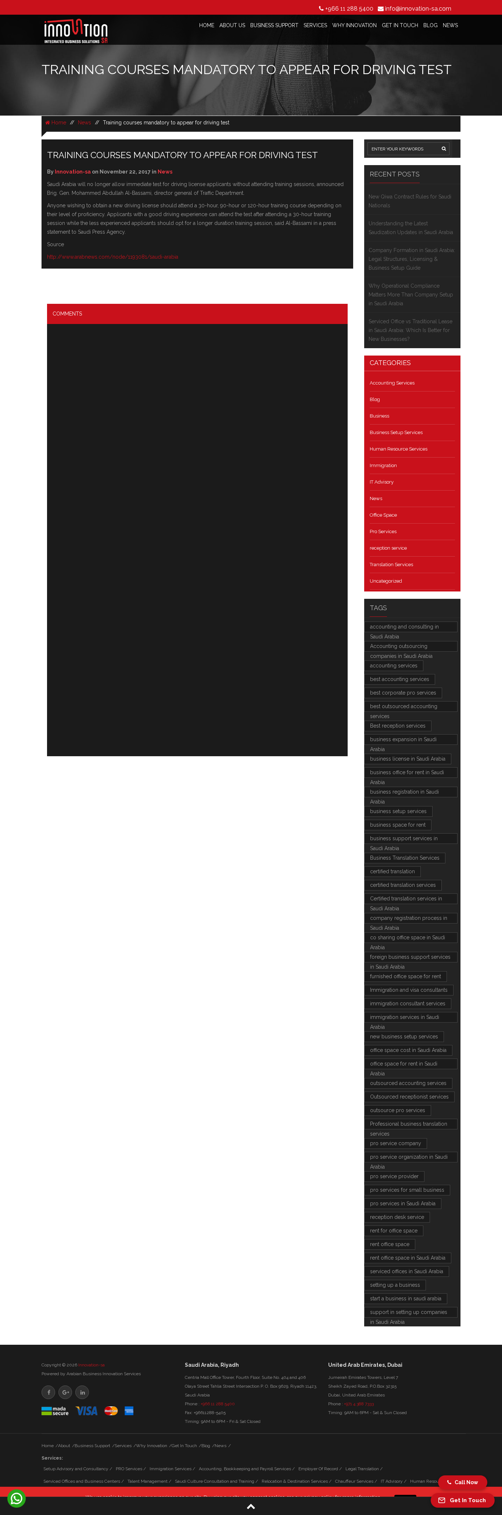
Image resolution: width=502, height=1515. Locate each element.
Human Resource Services (398, 449)
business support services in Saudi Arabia (404, 839)
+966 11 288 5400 (349, 8)
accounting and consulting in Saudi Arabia (404, 628)
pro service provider (394, 1176)
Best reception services (398, 726)
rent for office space (393, 1231)
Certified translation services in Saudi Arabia (406, 900)
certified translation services (403, 885)
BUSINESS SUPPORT (274, 25)
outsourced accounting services (408, 1083)
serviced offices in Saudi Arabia (406, 1271)
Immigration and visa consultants (409, 990)
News (84, 122)
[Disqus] (197, 439)
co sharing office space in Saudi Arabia (407, 939)
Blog (375, 399)
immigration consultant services (407, 1003)
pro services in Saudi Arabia (402, 1203)
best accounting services (399, 679)
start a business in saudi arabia (405, 1298)
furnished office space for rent (405, 976)
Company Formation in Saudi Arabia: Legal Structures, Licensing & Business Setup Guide (412, 259)
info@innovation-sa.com (418, 8)
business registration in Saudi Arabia (404, 793)
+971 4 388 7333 (359, 1403)
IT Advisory (382, 482)
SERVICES (315, 25)
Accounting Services (392, 383)
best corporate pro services (403, 693)
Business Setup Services (396, 432)
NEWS (450, 25)
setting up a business (395, 1285)
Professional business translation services (408, 1125)
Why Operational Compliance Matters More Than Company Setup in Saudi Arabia (411, 294)
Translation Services (391, 564)
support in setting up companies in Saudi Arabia (408, 1313)
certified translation (392, 871)
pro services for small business (407, 1190)
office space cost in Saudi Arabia (408, 1050)
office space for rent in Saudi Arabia (403, 1065)
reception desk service (397, 1217)
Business (379, 416)
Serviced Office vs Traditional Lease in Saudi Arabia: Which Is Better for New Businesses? (410, 330)
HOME (206, 25)
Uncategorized (386, 581)
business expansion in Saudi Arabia (403, 740)
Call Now (464, 1482)
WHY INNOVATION (354, 25)
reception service (388, 548)
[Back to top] (251, 1506)
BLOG (430, 25)
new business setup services (404, 1036)
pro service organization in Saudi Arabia (409, 1158)
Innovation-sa (91, 1364)
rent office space (389, 1244)
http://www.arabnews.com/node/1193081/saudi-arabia (112, 257)
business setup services (398, 811)
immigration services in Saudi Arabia (404, 1018)
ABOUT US (232, 25)
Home (58, 122)
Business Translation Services (405, 858)
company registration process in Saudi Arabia (408, 919)
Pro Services (383, 531)
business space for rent (398, 825)
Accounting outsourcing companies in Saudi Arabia (401, 647)
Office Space (383, 515)
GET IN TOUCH (400, 25)
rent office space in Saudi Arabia (407, 1258)
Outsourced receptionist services (409, 1097)
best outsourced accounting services (403, 707)
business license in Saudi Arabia (407, 759)
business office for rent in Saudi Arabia (407, 773)
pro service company (395, 1143)
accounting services (393, 666)
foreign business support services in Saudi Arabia (410, 958)
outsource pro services (397, 1110)
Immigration (383, 465)
